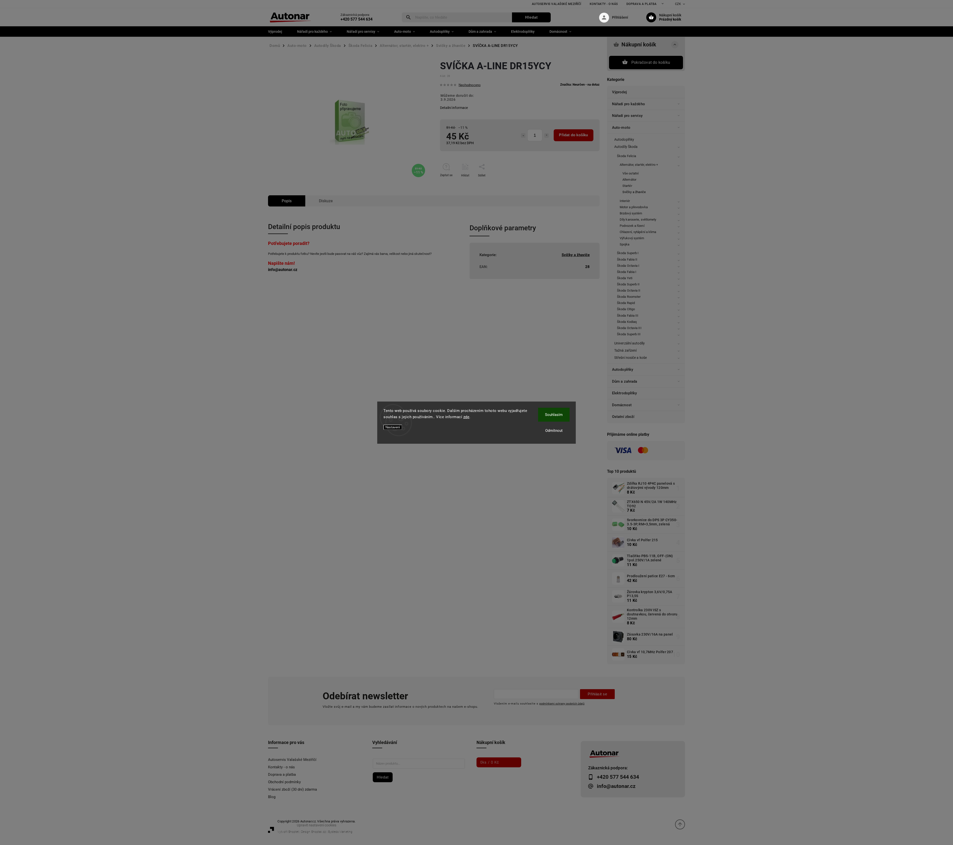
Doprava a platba (641, 4)
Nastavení (392, 427)
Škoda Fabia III (628, 315)
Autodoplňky (624, 139)
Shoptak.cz (318, 832)
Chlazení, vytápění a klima (638, 232)
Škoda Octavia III (629, 328)
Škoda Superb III (629, 334)
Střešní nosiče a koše (630, 358)
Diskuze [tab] (326, 201)
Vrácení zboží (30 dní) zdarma (292, 789)
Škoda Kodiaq (627, 322)
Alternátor (629, 179)
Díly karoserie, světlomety (638, 219)
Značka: (580, 84)
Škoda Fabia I (626, 272)
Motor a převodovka (634, 207)
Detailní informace (454, 108)
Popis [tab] (287, 201)
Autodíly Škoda (626, 147)
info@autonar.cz (282, 269)
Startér (627, 186)
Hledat (531, 17)
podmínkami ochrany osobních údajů (561, 703)
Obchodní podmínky (284, 782)
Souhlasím (554, 414)
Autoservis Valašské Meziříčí (556, 4)
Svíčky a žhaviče (634, 192)
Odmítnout (554, 430)
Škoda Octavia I (628, 266)
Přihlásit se (597, 694)
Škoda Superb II (628, 284)
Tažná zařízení (625, 350)
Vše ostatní (630, 173)
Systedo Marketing (340, 832)
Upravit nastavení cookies (316, 825)
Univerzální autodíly (629, 343)
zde (466, 417)
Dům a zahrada (624, 381)
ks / (489, 762)
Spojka (625, 244)
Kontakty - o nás (604, 4)
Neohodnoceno (469, 85)
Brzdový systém (631, 213)
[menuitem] (279, 31)
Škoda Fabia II (627, 259)
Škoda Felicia (626, 156)
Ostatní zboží (623, 416)
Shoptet (293, 832)
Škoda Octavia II (629, 290)
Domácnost (622, 405)
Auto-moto (621, 127)
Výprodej (619, 92)
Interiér (625, 201)
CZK (678, 4)
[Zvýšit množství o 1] (546, 135)
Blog (271, 797)
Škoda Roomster (629, 297)
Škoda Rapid (626, 303)
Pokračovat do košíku (650, 62)
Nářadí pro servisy (627, 115)
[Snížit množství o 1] (523, 135)
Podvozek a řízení (632, 226)
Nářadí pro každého (628, 104)
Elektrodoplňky (624, 393)
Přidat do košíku (573, 135)
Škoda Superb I (628, 253)
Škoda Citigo (626, 309)
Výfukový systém (632, 238)
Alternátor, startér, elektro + (639, 165)
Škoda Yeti (624, 278)
